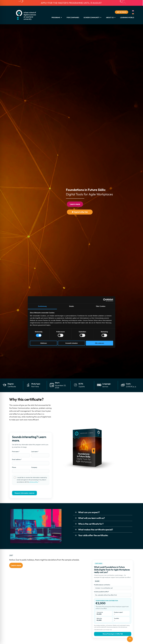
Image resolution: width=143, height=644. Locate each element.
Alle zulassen (99, 343)
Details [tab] (71, 306)
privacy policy (34, 482)
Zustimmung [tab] (42, 306)
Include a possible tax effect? (101, 591)
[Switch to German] (133, 13)
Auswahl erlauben (71, 343)
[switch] (60, 335)
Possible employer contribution (102, 584)
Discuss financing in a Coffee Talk (113, 634)
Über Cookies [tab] (100, 306)
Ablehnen (43, 343)
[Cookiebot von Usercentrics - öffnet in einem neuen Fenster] (104, 299)
